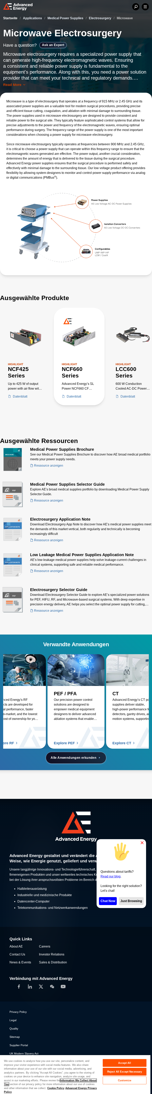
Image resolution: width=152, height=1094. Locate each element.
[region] (75, 1074)
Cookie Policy (55, 1088)
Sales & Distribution (53, 962)
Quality (14, 1028)
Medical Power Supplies (66, 18)
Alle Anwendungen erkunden (73, 757)
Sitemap (15, 1036)
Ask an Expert (53, 45)
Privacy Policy (18, 1011)
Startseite (10, 18)
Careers (44, 946)
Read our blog (111, 876)
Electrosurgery (100, 18)
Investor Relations (51, 954)
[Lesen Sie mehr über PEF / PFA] (76, 670)
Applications (33, 18)
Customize (124, 1080)
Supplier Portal (19, 1045)
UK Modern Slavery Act (24, 1053)
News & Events (20, 962)
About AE (16, 946)
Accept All (124, 1062)
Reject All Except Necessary (124, 1071)
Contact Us (17, 954)
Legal (13, 1020)
